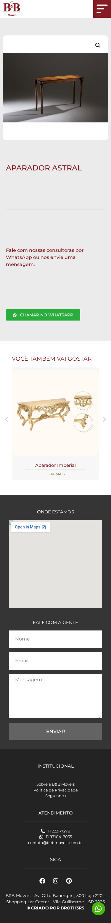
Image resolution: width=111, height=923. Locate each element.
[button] (98, 45)
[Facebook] (42, 881)
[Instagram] (56, 881)
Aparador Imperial (55, 465)
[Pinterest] (69, 881)
